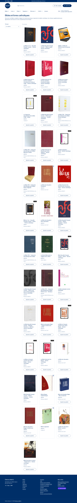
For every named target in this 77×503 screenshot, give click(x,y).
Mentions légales (43, 489)
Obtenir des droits (44, 490)
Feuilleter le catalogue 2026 (46, 484)
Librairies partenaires (44, 485)
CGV (41, 481)
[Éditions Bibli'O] (7, 5)
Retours (41, 492)
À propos (42, 479)
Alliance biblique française (63, 481)
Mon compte (58, 5)
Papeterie (25, 484)
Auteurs (24, 489)
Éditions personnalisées (45, 482)
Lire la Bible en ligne (62, 483)
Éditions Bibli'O (18, 501)
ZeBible (59, 484)
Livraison (42, 487)
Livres (24, 481)
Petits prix (25, 485)
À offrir (24, 487)
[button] (67, 5)
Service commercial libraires (46, 493)
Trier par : (7, 24)
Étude (24, 482)
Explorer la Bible (61, 485)
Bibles (24, 479)
